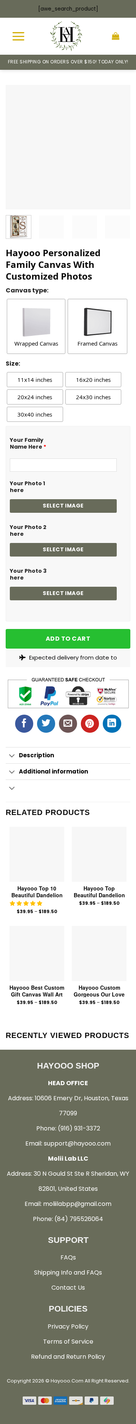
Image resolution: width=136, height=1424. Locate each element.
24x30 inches (93, 397)
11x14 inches (34, 379)
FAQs (68, 1257)
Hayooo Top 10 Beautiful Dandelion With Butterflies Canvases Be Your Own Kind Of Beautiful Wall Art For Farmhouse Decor (37, 891)
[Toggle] (12, 756)
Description (36, 755)
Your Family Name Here (28, 443)
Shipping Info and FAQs (68, 1272)
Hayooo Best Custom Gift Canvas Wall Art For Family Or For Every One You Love (36, 990)
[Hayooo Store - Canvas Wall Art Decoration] (66, 36)
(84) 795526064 (78, 1219)
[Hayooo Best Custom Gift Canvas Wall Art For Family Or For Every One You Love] (36, 953)
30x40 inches (34, 414)
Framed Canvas (97, 343)
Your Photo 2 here (28, 530)
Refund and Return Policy (68, 1356)
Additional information (53, 771)
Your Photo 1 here (27, 487)
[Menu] (18, 36)
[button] (27, 903)
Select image (63, 505)
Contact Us (68, 1287)
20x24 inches (34, 397)
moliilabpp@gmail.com (77, 1203)
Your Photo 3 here (28, 574)
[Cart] (115, 36)
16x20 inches (93, 379)
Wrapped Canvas (36, 343)
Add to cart (68, 638)
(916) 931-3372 (79, 1128)
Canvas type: (27, 290)
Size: (13, 363)
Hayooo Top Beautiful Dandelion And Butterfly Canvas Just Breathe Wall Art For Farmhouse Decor (99, 891)
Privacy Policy (68, 1326)
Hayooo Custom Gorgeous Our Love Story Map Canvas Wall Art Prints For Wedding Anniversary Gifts (99, 990)
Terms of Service (68, 1341)
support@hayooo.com (77, 1143)
